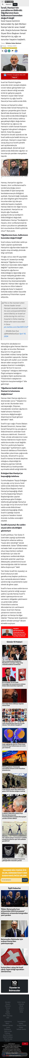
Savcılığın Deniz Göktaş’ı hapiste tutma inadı (13, 704)
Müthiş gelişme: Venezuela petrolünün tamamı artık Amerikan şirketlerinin (13, 768)
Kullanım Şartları (8, 1025)
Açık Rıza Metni (7, 1035)
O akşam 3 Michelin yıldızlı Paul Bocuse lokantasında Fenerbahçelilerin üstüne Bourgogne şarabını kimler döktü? (14, 816)
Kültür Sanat (21, 1002)
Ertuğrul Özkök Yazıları (21, 1026)
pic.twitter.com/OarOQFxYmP (16, 327)
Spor (7, 1010)
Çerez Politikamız (7, 1028)
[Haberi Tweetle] (2, 51)
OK (25, 1043)
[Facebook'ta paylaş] (5, 51)
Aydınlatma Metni (8, 1022)
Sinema (21, 1008)
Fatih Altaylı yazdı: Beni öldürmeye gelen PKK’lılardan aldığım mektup (13, 790)
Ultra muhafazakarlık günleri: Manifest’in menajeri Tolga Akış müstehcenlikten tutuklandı (12, 663)
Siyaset (8, 1004)
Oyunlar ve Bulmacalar (14, 989)
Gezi (7, 1017)
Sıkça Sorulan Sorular (8, 1040)
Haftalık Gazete (21, 1029)
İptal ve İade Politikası (8, 1032)
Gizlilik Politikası (8, 1037)
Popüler (7, 1014)
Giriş (15, 4)
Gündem (7, 1002)
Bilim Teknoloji (7, 1016)
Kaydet (25, 880)
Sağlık (8, 1012)
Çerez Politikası (5, 1055)
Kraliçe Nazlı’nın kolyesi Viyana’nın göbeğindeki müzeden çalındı (13, 859)
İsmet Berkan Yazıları (21, 1022)
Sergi (21, 1012)
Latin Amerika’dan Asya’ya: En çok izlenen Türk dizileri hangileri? (13, 724)
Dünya (4, 46)
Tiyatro (21, 1010)
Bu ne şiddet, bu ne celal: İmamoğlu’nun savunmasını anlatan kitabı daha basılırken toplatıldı (13, 684)
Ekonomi (8, 1006)
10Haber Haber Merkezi (13, 43)
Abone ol (8, 4)
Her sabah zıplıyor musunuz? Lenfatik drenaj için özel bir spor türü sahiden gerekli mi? (14, 839)
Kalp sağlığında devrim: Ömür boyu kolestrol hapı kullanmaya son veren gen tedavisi (14, 746)
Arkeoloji (21, 1004)
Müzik (21, 1006)
